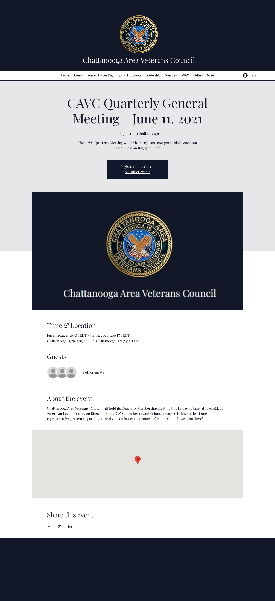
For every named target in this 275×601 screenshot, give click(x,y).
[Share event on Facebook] (49, 526)
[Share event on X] (60, 526)
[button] (78, 75)
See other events (137, 171)
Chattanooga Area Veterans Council (139, 60)
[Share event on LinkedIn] (70, 526)
